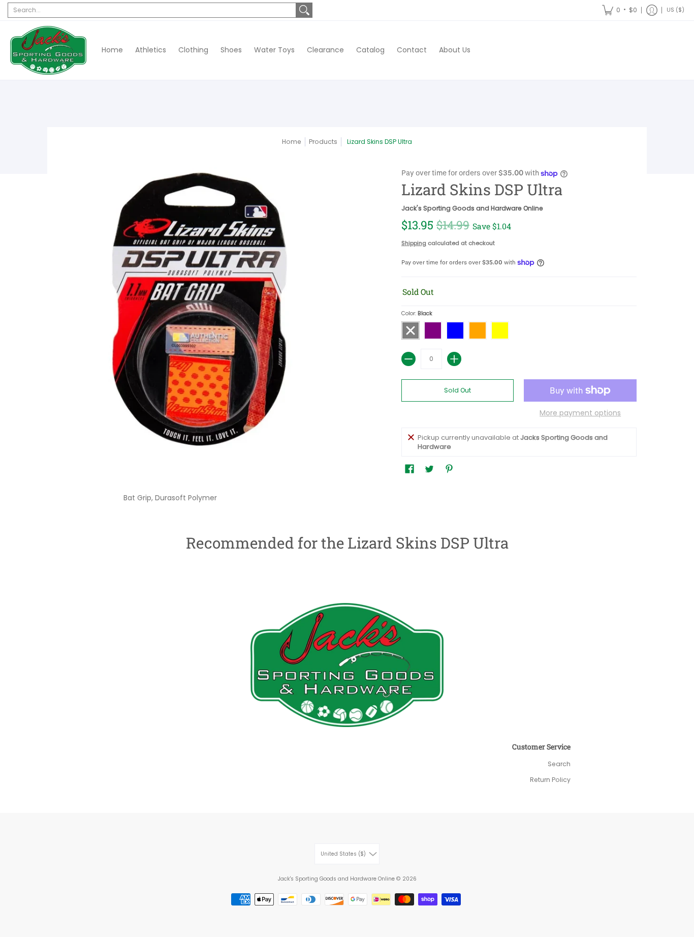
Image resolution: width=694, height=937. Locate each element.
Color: (416, 313)
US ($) (675, 10)
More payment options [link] (580, 413)
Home (291, 141)
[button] (619, 10)
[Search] (304, 10)
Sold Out (457, 390)
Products (323, 141)
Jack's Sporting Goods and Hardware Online (472, 208)
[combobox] (152, 10)
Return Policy (550, 779)
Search (559, 764)
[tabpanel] (347, 496)
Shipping (413, 243)
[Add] (454, 359)
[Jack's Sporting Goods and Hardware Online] (48, 50)
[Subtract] (408, 359)
